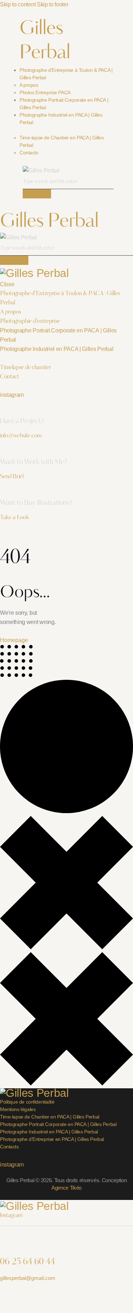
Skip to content (17, 4)
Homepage (14, 640)
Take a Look (14, 518)
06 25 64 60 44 (27, 1262)
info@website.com (21, 436)
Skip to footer (52, 4)
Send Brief (12, 477)
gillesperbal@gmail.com (27, 1278)
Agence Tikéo (66, 1188)
